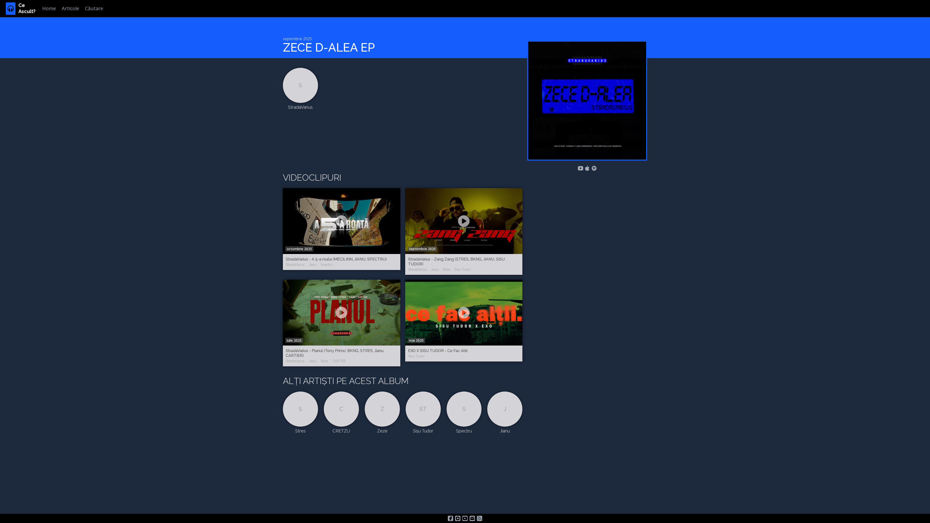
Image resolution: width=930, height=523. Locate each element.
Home (49, 8)
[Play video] (341, 221)
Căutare (94, 8)
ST (423, 408)
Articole (70, 8)
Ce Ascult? (26, 8)
